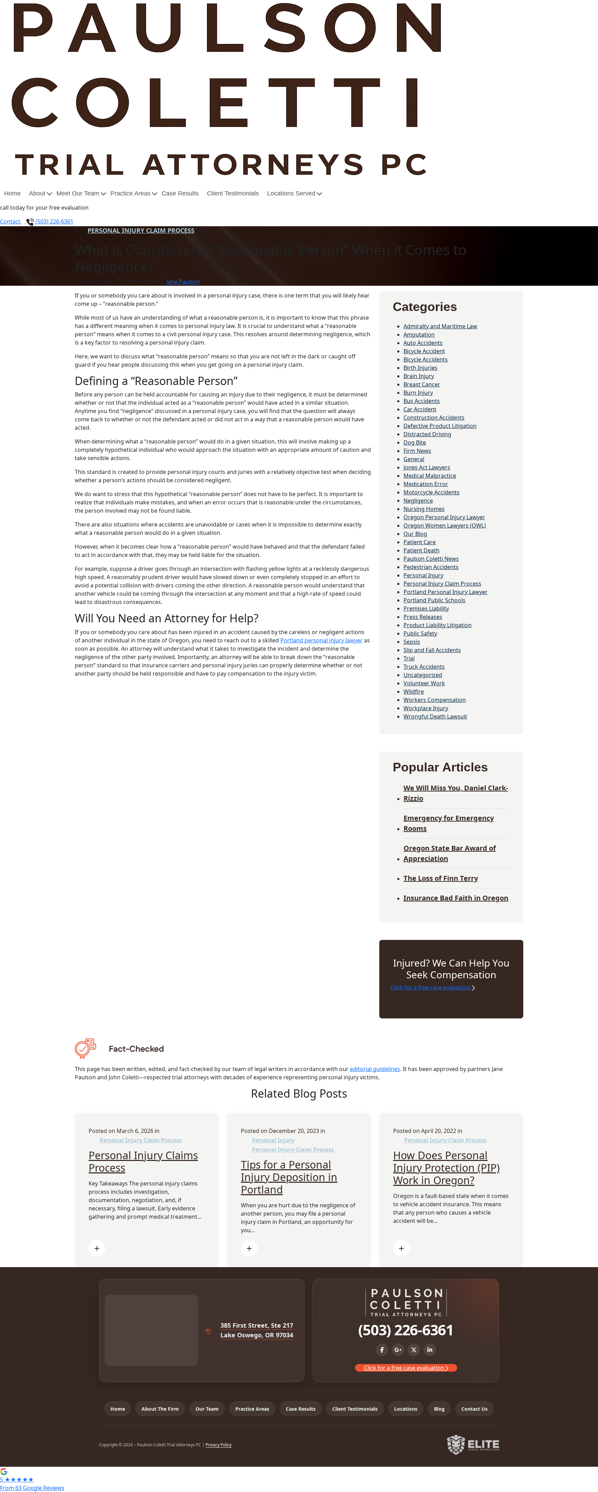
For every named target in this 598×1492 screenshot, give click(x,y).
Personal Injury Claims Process (143, 1161)
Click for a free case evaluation (431, 987)
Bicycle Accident (424, 351)
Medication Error (426, 484)
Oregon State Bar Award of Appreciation (450, 853)
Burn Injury (418, 392)
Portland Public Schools (434, 600)
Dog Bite (415, 442)
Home (12, 193)
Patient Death (422, 550)
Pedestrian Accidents (431, 567)
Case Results (180, 193)
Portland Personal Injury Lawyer (446, 592)
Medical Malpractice (430, 475)
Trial (409, 658)
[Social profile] (382, 1350)
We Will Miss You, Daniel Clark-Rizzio (456, 793)
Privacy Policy (219, 1445)
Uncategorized (423, 675)
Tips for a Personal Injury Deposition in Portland (289, 1177)
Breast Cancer (422, 384)
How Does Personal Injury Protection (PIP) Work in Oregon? (446, 1167)
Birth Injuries (420, 368)
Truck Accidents (424, 666)
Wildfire (414, 691)
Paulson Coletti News (431, 558)
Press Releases (423, 617)
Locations (405, 1409)
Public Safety (420, 633)
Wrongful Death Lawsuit (435, 716)
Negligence (418, 500)
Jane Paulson (183, 281)
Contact (11, 221)
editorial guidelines (375, 1069)
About (37, 193)
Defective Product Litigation (440, 426)
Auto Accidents (423, 343)
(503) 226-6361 (53, 221)
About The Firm (160, 1409)
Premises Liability (426, 608)
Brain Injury (419, 376)
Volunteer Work (424, 683)
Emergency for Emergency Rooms (449, 823)
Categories (425, 307)
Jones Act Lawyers (427, 467)
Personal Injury (423, 575)
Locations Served (291, 193)
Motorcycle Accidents (432, 492)
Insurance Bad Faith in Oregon (456, 898)
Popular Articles (440, 767)
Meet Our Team (77, 193)
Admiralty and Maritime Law (440, 326)
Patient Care (420, 542)
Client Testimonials (233, 193)
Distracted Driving (427, 434)
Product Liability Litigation (438, 625)
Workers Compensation (435, 700)
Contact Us (474, 1409)
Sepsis (412, 642)
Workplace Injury (426, 708)
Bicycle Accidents (426, 359)
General (414, 459)
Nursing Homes (424, 509)
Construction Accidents (434, 417)
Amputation (419, 334)
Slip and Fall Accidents (432, 650)
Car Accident (420, 409)
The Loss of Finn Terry (441, 878)
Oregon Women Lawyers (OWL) (445, 525)
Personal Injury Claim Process (141, 230)
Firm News (417, 451)
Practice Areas (130, 193)
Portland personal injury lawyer (321, 640)
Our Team (207, 1409)
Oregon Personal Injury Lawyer (444, 517)
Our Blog (415, 534)
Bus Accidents (422, 401)
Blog (439, 1409)
